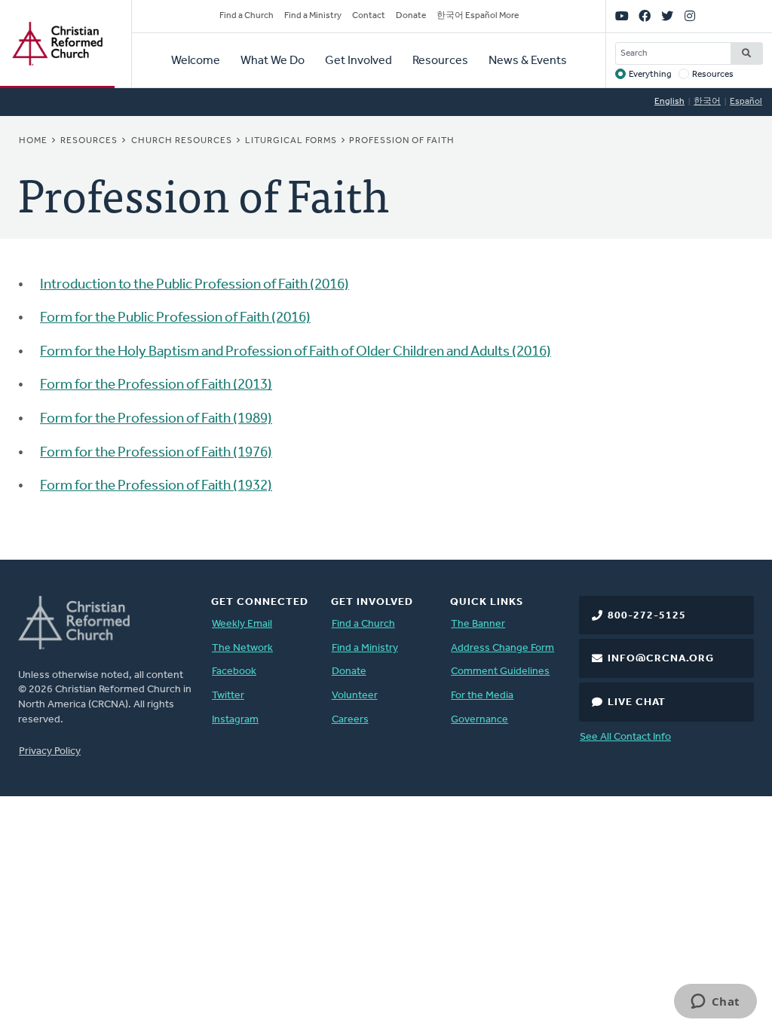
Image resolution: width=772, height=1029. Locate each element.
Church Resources (181, 140)
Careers (350, 719)
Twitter (228, 695)
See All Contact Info (625, 737)
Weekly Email (242, 624)
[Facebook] (644, 16)
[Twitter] (667, 16)
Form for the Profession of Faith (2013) (156, 385)
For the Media (482, 695)
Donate (411, 15)
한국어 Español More (478, 15)
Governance (479, 719)
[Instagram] (690, 16)
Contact (368, 15)
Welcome (195, 61)
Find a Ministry (313, 15)
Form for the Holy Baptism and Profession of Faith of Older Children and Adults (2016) (295, 352)
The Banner (478, 624)
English (669, 101)
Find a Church (246, 15)
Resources (440, 61)
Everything (650, 74)
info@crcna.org (661, 658)
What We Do (272, 61)
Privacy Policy (50, 751)
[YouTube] (622, 16)
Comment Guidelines (500, 671)
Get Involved (358, 61)
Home (33, 140)
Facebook (234, 671)
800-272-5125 (647, 615)
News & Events (528, 61)
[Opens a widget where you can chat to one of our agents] (715, 1002)
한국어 (707, 101)
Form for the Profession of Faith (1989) (156, 419)
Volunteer (355, 695)
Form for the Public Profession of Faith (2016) (175, 318)
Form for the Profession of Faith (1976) (156, 453)
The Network (242, 648)
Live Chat (637, 702)
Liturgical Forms (291, 140)
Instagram (235, 719)
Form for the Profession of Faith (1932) (156, 486)
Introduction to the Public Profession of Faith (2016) (194, 285)
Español (746, 101)
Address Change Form (502, 648)
